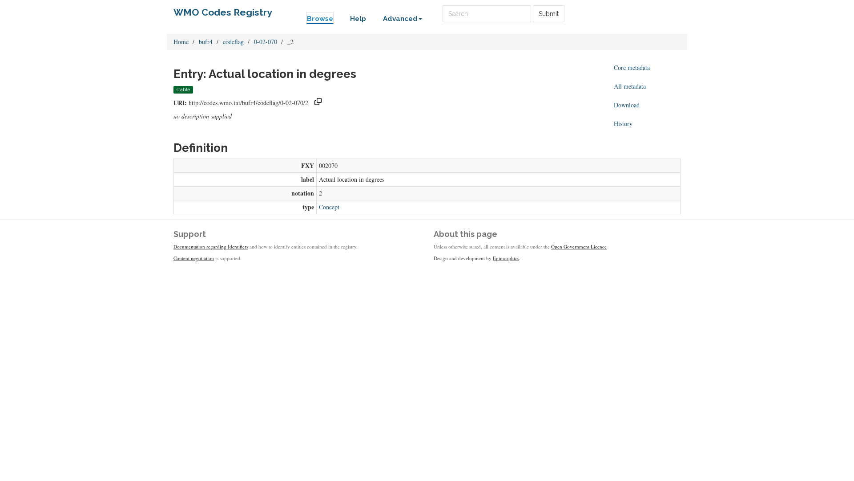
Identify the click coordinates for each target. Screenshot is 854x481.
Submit (549, 13)
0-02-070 (265, 41)
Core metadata (632, 67)
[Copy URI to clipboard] (318, 102)
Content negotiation (193, 258)
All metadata (630, 86)
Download (627, 105)
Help (358, 19)
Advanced (400, 19)
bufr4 (206, 41)
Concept (329, 207)
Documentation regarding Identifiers (210, 246)
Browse (320, 19)
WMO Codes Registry (222, 12)
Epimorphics (506, 258)
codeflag (233, 41)
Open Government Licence (579, 246)
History (623, 123)
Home (181, 41)
